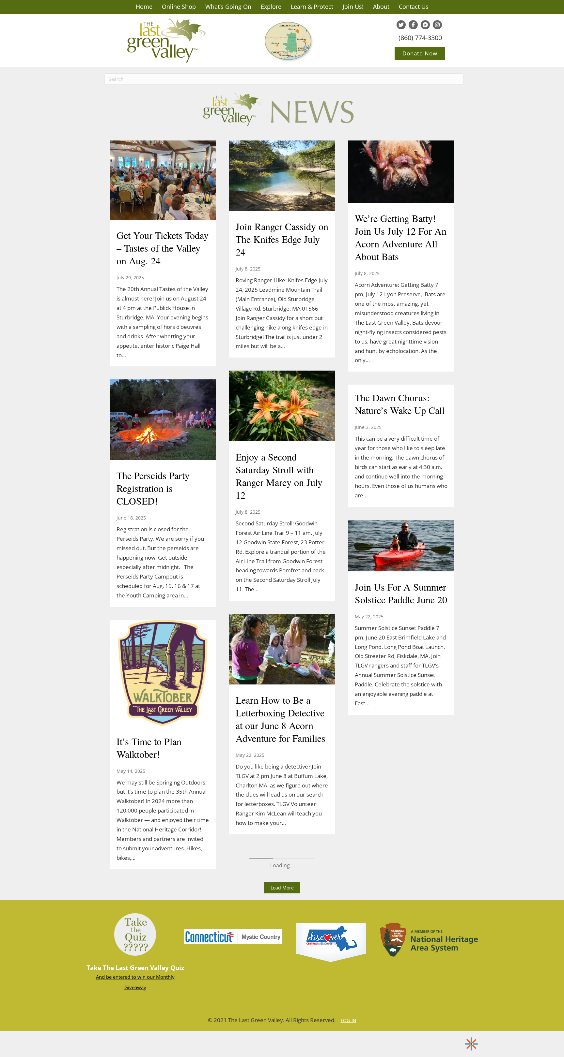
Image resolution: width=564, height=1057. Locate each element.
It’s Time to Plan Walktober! (149, 747)
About (381, 6)
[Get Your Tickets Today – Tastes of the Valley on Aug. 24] (163, 180)
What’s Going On (228, 6)
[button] (282, 887)
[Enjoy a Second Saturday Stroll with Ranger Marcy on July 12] (282, 406)
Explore (271, 6)
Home (144, 6)
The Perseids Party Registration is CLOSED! (153, 488)
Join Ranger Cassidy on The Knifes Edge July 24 (282, 239)
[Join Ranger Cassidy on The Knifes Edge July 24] (282, 176)
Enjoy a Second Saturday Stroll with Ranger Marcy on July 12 (279, 475)
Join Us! (353, 6)
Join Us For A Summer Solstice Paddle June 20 (401, 593)
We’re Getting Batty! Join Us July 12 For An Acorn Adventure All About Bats (400, 237)
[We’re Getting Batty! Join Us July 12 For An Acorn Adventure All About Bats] (401, 172)
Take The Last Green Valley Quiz (135, 967)
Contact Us (414, 6)
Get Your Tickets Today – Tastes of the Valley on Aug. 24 (163, 247)
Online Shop (179, 6)
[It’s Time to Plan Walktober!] (163, 673)
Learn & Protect (312, 6)
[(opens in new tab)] (233, 936)
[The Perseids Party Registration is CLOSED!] (163, 420)
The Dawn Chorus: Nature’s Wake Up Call (400, 404)
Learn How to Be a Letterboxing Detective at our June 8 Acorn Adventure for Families (280, 718)
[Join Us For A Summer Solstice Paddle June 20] (401, 546)
